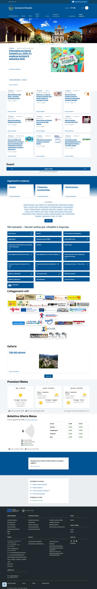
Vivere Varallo (37, 15)
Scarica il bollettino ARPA (16, 449)
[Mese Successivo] (85, 168)
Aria (46, 204)
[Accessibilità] (4, 584)
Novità (23, 16)
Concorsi (26, 209)
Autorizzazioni (31, 522)
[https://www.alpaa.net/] (15, 309)
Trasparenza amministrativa (56, 15)
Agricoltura (41, 204)
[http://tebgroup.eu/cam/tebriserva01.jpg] (64, 335)
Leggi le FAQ (52, 549)
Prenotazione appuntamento (56, 553)
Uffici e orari (10, 564)
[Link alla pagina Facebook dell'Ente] (71, 541)
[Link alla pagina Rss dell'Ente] (76, 541)
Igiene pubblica (52, 209)
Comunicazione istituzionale (56, 207)
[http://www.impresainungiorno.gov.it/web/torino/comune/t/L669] (79, 323)
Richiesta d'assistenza (54, 555)
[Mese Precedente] (12, 168)
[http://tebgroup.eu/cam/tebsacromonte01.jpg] (58, 335)
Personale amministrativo (13, 529)
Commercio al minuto (33, 207)
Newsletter (73, 543)
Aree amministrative (12, 520)
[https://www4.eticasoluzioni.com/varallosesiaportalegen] (64, 323)
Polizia (34, 213)
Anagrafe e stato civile (33, 520)
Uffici (8, 533)
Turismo (53, 216)
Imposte (66, 209)
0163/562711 (15, 548)
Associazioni (70, 204)
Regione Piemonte (12, 1)
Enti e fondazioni (11, 524)
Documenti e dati (11, 522)
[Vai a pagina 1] (42, 44)
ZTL (57, 216)
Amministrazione (13, 16)
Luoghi (71, 529)
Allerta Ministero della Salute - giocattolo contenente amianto (14, 96)
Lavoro (32, 211)
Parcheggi (51, 211)
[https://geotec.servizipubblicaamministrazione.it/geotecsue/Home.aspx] (48, 329)
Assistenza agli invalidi (53, 204)
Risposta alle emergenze (55, 213)
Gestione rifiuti (45, 209)
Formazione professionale (34, 209)
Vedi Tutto (48, 376)
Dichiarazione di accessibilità (35, 541)
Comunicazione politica (68, 207)
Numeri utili (10, 566)
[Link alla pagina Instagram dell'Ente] (74, 541)
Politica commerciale (27, 213)
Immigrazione (60, 209)
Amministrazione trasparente (56, 548)
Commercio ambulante (44, 207)
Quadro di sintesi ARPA (32, 449)
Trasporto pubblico (46, 216)
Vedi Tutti (48, 221)
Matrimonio (37, 211)
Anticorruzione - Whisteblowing (35, 543)
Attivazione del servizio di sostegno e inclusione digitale (44, 142)
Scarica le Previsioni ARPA (17, 411)
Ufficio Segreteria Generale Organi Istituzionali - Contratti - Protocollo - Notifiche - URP (16, 559)
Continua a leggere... (15, 69)
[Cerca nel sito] (86, 8)
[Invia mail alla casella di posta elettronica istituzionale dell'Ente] (18, 552)
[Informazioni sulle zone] (30, 420)
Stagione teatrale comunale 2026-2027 (71, 121)
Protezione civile (40, 213)
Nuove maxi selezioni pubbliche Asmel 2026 (14, 121)
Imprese (70, 209)
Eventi (71, 532)
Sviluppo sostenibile (70, 213)
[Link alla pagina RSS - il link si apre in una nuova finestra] (75, 8)
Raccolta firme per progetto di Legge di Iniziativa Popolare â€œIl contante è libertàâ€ (72, 97)
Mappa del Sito (45, 583)
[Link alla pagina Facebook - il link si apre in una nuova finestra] (71, 8)
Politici (8, 531)
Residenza (47, 213)
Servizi (30, 16)
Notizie (72, 520)
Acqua (37, 204)
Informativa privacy (53, 541)
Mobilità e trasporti (53, 524)
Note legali (51, 543)
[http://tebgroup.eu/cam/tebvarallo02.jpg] (51, 335)
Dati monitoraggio (11, 583)
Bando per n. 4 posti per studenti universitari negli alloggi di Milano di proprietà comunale (44, 97)
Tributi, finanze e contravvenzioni (57, 527)
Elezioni (47, 16)
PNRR (60, 216)
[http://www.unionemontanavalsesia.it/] (83, 305)
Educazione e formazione (34, 529)
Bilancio (26, 207)
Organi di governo (11, 527)
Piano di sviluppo (68, 211)
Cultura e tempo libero (33, 527)
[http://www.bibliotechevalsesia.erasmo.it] (38, 305)
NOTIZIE (12, 48)
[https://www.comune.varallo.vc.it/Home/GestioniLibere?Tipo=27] (29, 310)
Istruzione (27, 211)
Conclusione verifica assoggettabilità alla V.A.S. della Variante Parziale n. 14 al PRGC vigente (73, 142)
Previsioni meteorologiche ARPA (35, 411)
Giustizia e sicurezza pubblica (56, 520)
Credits (33, 583)
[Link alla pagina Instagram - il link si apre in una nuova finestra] (73, 8)
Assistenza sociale (63, 204)
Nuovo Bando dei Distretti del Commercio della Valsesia (44, 122)
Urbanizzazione (72, 16)
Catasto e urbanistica (33, 524)
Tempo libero (38, 216)
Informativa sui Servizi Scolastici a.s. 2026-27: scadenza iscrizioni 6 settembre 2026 (20, 54)
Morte (42, 211)
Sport (63, 213)
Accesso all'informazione (29, 204)
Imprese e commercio (54, 522)
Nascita (46, 211)
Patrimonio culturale (59, 211)
